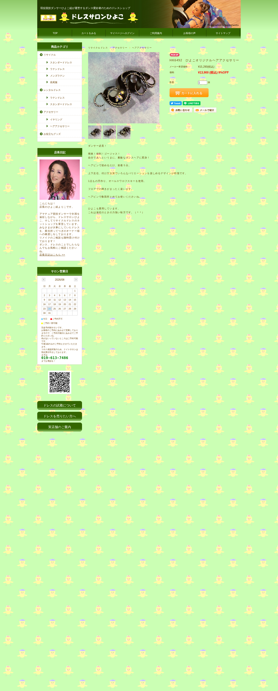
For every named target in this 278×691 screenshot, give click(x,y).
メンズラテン (57, 75)
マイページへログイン (122, 33)
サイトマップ (223, 33)
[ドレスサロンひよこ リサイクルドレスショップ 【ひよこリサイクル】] (89, 18)
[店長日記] (59, 198)
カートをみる (88, 33)
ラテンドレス (57, 69)
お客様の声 (189, 33)
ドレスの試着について (59, 405)
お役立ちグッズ (52, 134)
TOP (55, 33)
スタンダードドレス (61, 62)
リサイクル (50, 54)
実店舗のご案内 (59, 427)
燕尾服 (53, 82)
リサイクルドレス (98, 47)
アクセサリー (120, 47)
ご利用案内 (156, 33)
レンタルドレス (52, 90)
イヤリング (56, 119)
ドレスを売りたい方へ (59, 416)
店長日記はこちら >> (52, 254)
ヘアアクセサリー (142, 47)
